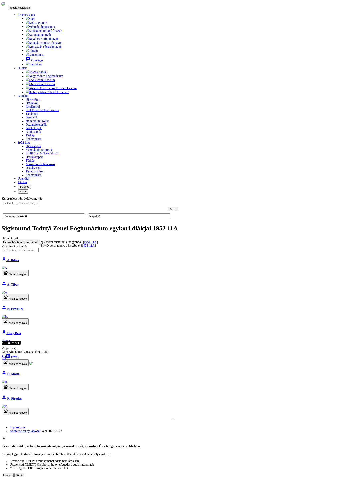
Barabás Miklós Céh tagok (45, 42)
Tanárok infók (34, 171)
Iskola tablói (33, 131)
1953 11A (88, 245)
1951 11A (90, 242)
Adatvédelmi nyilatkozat (25, 431)
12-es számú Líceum (42, 80)
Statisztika (35, 64)
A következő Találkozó (40, 164)
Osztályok (32, 103)
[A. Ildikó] (5, 268)
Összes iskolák (38, 72)
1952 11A (24, 142)
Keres (23, 191)
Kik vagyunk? (38, 22)
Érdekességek (26, 14)
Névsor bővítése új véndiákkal (20, 242)
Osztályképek (34, 157)
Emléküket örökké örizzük (42, 153)
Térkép (33, 50)
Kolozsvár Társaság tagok (45, 46)
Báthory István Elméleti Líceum (49, 92)
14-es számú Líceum (42, 84)
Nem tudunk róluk (37, 121)
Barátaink (32, 117)
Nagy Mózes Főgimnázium (46, 76)
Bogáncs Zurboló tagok (44, 38)
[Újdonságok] (3, 3)
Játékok (22, 182)
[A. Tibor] (5, 292)
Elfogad (7, 475)
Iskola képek (34, 128)
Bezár (19, 475)
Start (32, 18)
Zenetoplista (36, 54)
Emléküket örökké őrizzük (45, 30)
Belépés (24, 186)
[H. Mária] (5, 382)
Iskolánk (23, 95)
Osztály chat (33, 167)
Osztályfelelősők (36, 124)
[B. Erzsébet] (5, 316)
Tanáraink (32, 113)
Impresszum (17, 427)
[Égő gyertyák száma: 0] (30, 363)
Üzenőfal (23, 178)
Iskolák (22, 68)
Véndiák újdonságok (42, 26)
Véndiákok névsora (39, 149)
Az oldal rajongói (40, 34)
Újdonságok (33, 99)
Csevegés (34, 60)
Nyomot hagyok (15, 273)
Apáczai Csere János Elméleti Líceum (53, 88)
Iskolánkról (33, 106)
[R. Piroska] (5, 406)
